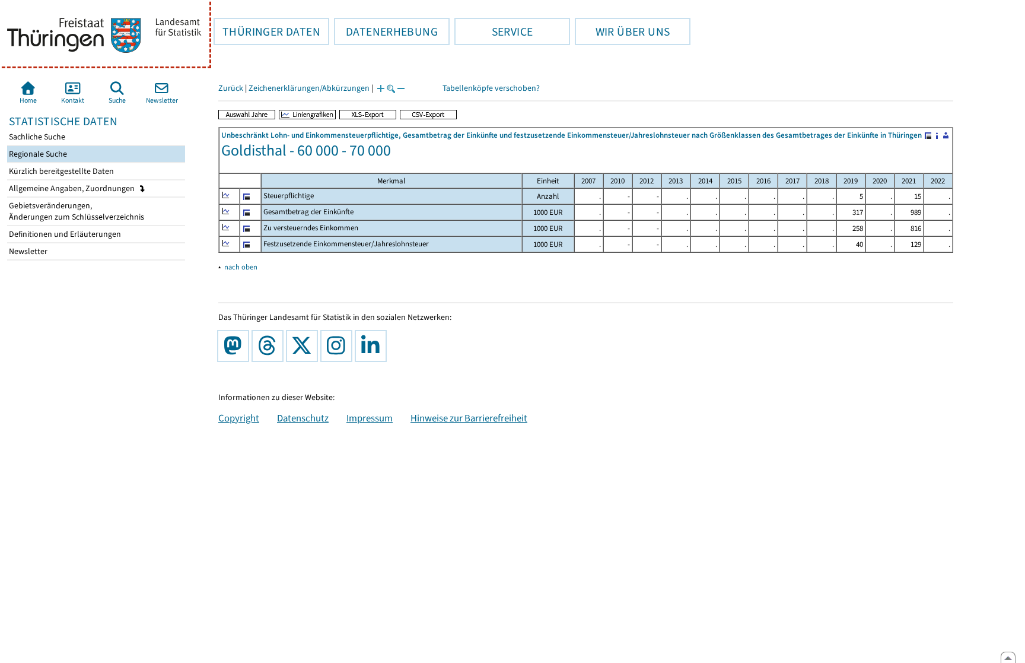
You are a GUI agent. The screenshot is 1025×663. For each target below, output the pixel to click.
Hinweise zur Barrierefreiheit (468, 417)
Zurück (230, 88)
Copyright (238, 417)
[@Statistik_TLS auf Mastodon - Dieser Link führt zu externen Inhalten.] (235, 346)
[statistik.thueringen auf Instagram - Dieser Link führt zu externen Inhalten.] (338, 346)
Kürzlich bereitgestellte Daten (60, 171)
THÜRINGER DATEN (267, 31)
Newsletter (27, 251)
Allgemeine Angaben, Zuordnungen (72, 188)
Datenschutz (303, 417)
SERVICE (493, 31)
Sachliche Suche (36, 136)
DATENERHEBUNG (386, 31)
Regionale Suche (37, 154)
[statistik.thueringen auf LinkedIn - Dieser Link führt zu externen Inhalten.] (373, 346)
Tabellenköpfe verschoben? (491, 88)
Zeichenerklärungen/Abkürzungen (309, 88)
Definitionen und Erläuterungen (64, 234)
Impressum (369, 417)
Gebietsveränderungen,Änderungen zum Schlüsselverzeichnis (75, 211)
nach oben (240, 267)
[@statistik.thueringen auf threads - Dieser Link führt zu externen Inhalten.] (270, 346)
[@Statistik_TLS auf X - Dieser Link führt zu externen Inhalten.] (304, 346)
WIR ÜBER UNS (622, 31)
